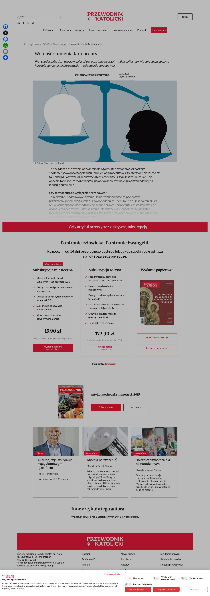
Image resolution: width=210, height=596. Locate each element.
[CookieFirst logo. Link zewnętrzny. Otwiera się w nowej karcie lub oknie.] (8, 576)
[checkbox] (128, 578)
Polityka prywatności (111, 574)
